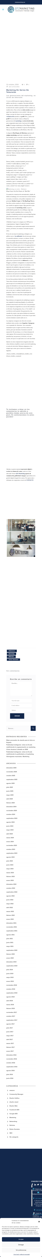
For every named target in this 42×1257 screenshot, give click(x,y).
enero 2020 (10, 958)
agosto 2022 (10, 896)
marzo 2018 (10, 1004)
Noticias (12, 1125)
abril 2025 (9, 799)
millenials (11, 656)
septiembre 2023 (11, 853)
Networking (13, 1121)
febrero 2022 (10, 915)
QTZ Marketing (20, 473)
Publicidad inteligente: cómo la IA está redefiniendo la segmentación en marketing (20, 746)
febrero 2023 (10, 876)
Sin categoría (14, 87)
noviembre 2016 (11, 1059)
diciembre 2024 (11, 806)
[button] (39, 1222)
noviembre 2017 (11, 1012)
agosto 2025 (10, 783)
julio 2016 (9, 1074)
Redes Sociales (14, 1129)
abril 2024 (9, 834)
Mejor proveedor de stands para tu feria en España (20, 741)
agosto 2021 (10, 935)
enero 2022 (10, 919)
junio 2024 (9, 826)
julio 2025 (9, 787)
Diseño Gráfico (14, 1098)
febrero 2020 (10, 954)
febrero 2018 (10, 1008)
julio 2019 (9, 969)
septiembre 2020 (11, 950)
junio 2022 (9, 900)
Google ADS (13, 1113)
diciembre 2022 (11, 884)
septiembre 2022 (11, 892)
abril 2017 (9, 1039)
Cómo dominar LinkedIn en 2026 (17, 749)
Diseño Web (13, 1106)
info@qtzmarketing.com (20, 2)
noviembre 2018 (11, 985)
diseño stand (13, 1102)
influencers (12, 651)
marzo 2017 (10, 1043)
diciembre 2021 (11, 923)
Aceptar (21, 1239)
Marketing (12, 1117)
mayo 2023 (9, 868)
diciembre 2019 (11, 962)
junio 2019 (9, 973)
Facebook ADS (14, 1109)
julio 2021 (9, 938)
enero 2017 (10, 1051)
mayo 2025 (9, 795)
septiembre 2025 (11, 779)
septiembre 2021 (11, 931)
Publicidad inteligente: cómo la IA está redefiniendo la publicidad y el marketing (20, 753)
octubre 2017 (10, 1016)
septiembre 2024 (11, 818)
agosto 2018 (10, 997)
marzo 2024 (10, 837)
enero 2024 (10, 841)
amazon (12, 1090)
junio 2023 (9, 865)
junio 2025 (9, 791)
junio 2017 (9, 1031)
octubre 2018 (10, 989)
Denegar (21, 1245)
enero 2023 (10, 880)
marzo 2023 (10, 872)
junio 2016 (9, 1078)
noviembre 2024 (11, 810)
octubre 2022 (10, 888)
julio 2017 (9, 1028)
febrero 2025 (10, 803)
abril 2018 (9, 1000)
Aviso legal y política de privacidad (21, 1254)
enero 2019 (10, 981)
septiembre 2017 (11, 1020)
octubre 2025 (10, 775)
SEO (10, 1133)
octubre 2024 (10, 814)
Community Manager (16, 1094)
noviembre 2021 (11, 927)
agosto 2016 (10, 1070)
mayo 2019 (9, 977)
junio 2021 (9, 942)
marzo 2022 (10, 911)
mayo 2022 (9, 903)
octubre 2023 (10, 849)
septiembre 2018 (11, 993)
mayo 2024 (9, 830)
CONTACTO (29, 480)
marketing (11, 653)
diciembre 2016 (11, 1055)
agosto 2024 (10, 822)
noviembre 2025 (11, 771)
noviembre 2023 (11, 845)
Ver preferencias (21, 1250)
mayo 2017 (9, 1035)
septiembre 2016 (11, 1066)
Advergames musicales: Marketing (17, 756)
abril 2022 (9, 907)
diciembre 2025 (11, 768)
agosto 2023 (10, 857)
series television (13, 659)
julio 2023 (9, 861)
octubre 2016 (10, 1063)
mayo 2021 (9, 946)
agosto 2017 (10, 1024)
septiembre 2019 (11, 966)
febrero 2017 (10, 1047)
